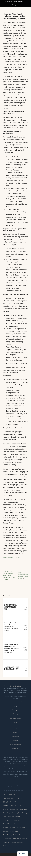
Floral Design (18, 820)
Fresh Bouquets (7, 846)
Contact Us (15, 736)
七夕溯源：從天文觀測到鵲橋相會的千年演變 (11, 668)
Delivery (15, 714)
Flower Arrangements (17, 842)
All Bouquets (15, 710)
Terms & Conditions (15, 744)
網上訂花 (5, 809)
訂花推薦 (12, 827)
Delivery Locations (15, 718)
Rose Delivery (16, 816)
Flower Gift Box (21, 827)
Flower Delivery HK (8, 835)
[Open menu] (25, 2)
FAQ (15, 722)
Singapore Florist (7, 820)
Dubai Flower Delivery (9, 798)
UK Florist (19, 798)
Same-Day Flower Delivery (19, 813)
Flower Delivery (14, 802)
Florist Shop (11, 794)
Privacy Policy (16, 748)
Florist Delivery (14, 809)
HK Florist (5, 827)
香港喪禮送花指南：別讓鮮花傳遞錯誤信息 (10, 607)
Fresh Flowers (19, 835)
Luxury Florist (7, 816)
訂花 (20, 805)
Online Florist (23, 809)
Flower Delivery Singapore (20, 838)
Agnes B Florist (14, 831)
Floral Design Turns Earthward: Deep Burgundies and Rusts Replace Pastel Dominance (11, 648)
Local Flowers (7, 838)
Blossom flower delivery (11, 558)
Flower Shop (6, 813)
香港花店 (5, 802)
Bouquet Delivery (8, 824)
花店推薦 (5, 831)
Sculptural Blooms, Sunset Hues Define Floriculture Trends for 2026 (9, 575)
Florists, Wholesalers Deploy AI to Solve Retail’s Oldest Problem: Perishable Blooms (11, 626)
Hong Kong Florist (8, 805)
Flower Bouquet (18, 824)
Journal (15, 740)
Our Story (15, 732)
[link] (15, 5)
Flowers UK (6, 842)
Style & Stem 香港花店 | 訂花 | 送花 (14, 1)
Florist (4, 794)
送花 (16, 805)
